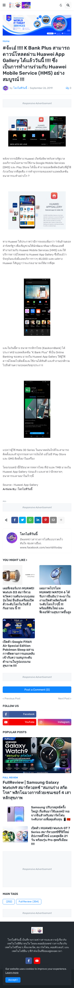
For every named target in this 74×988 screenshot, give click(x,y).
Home (6, 41)
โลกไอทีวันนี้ (29, 534)
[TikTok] (45, 960)
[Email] (53, 520)
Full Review (29, 901)
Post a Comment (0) (37, 689)
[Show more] (61, 520)
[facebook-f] (29, 960)
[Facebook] (14, 520)
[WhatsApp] (30, 520)
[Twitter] (22, 520)
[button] (4, 5)
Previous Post (12, 698)
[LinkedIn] (37, 520)
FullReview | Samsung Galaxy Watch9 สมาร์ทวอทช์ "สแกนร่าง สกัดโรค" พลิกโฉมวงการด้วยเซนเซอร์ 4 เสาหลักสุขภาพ (37, 790)
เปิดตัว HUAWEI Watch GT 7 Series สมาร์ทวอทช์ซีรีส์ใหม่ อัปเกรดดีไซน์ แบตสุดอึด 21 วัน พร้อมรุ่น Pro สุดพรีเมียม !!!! (50, 836)
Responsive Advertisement (37, 103)
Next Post (64, 698)
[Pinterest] (45, 520)
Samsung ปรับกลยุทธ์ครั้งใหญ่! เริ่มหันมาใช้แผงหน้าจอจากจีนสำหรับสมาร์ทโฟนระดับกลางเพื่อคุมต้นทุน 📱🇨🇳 (50, 813)
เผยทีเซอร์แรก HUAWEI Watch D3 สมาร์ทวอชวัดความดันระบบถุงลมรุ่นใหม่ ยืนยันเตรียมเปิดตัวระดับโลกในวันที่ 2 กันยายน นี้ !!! (18, 598)
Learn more (11, 972)
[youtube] (37, 960)
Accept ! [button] (13, 979)
